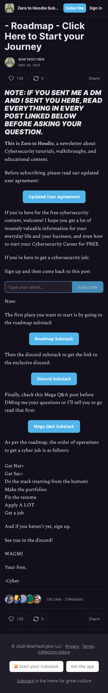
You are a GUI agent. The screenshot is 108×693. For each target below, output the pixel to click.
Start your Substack (39, 666)
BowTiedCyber (31, 59)
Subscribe (75, 8)
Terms (88, 646)
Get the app (82, 666)
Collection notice (54, 652)
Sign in (96, 8)
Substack (25, 680)
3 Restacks (74, 599)
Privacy (72, 646)
